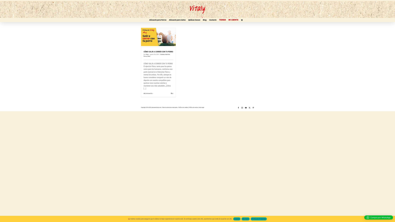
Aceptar (236, 219)
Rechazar (246, 219)
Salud (148, 56)
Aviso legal (201, 107)
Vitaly (147, 54)
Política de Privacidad (259, 219)
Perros (145, 56)
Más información (148, 93)
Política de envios (193, 107)
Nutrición (167, 54)
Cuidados (162, 54)
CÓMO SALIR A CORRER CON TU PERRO (158, 52)
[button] (378, 217)
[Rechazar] (392, 219)
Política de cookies (183, 107)
